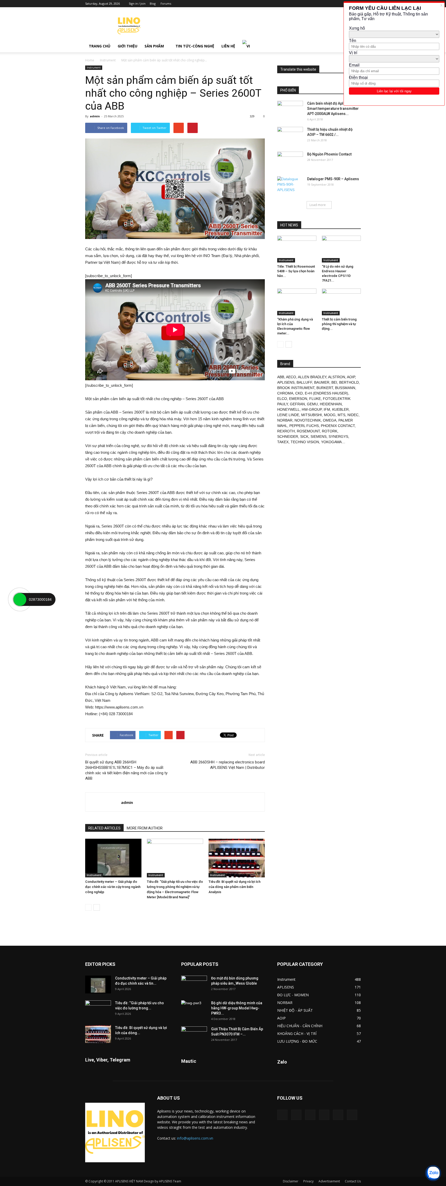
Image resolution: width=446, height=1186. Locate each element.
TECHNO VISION (305, 442)
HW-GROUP (312, 409)
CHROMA (285, 393)
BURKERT (324, 388)
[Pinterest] (331, 3)
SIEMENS (318, 436)
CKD (299, 393)
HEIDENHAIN (331, 404)
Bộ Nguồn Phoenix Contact (329, 154)
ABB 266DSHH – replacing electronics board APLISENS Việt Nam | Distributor (227, 765)
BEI (334, 382)
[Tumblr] (340, 3)
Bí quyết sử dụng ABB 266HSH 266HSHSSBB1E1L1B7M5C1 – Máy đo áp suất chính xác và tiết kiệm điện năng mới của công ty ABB (126, 770)
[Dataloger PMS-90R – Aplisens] (290, 185)
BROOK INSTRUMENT (295, 388)
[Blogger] (314, 3)
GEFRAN (297, 404)
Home (89, 60)
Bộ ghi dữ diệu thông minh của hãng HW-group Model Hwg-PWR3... (236, 1008)
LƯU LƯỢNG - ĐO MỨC (297, 1041)
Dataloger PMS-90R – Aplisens (333, 179)
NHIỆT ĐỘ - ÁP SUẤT (295, 1010)
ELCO (282, 399)
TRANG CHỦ (99, 46)
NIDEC (353, 415)
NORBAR (284, 420)
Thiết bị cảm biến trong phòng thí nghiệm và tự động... (339, 324)
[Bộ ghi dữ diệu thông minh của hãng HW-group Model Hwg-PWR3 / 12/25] (194, 1009)
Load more (317, 205)
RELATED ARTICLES (104, 828)
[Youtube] (352, 1115)
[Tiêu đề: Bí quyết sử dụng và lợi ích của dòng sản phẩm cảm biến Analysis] (237, 858)
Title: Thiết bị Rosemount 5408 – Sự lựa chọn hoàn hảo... (296, 271)
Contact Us (353, 1181)
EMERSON (298, 399)
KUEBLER (340, 409)
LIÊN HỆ (228, 46)
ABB (280, 377)
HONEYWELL (288, 409)
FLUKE (315, 399)
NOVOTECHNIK (307, 420)
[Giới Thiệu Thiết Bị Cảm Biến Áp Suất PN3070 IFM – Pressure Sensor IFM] (194, 1035)
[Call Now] (19, 599)
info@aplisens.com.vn (195, 1138)
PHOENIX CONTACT (338, 426)
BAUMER (321, 382)
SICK (304, 436)
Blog (153, 3)
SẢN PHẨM (154, 46)
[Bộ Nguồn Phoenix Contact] (290, 161)
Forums (166, 3)
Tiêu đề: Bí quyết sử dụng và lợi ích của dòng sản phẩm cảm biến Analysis (234, 887)
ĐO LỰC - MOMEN (293, 994)
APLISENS (285, 382)
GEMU (312, 404)
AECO (291, 377)
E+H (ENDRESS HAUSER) (326, 393)
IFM (327, 409)
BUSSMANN (345, 388)
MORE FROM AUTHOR (145, 828)
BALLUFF (304, 382)
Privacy (308, 1181)
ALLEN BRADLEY (312, 377)
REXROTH (286, 431)
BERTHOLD (349, 382)
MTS (341, 415)
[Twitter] (338, 1115)
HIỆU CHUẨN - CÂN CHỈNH (299, 1025)
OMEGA (329, 420)
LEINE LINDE (288, 415)
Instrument (108, 60)
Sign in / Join (137, 3)
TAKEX (283, 442)
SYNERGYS (338, 436)
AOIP (351, 377)
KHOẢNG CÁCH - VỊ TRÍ (296, 1033)
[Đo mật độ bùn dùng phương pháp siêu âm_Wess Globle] (194, 985)
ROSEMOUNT (308, 431)
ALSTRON (336, 377)
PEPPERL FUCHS (304, 426)
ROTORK (329, 431)
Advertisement (329, 1181)
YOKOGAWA (331, 442)
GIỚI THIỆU (127, 46)
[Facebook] (323, 3)
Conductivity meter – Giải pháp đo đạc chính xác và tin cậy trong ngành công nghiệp (112, 887)
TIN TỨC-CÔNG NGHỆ (195, 46)
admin (95, 116)
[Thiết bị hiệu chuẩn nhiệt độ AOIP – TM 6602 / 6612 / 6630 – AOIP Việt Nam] (290, 136)
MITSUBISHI (311, 415)
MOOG (330, 415)
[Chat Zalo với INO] (433, 1173)
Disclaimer (290, 1181)
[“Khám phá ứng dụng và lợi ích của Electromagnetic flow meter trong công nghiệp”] (296, 302)
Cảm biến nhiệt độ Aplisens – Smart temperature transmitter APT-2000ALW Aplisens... (333, 108)
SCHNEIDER (287, 436)
